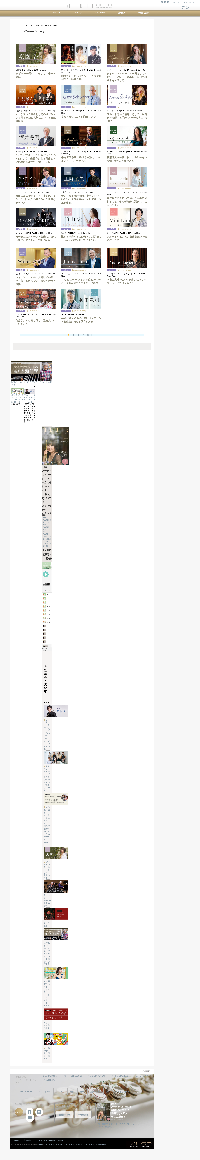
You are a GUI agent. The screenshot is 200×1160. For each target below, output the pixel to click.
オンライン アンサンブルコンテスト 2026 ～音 (17, 398)
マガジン (78, 14)
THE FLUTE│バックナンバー (131, 1124)
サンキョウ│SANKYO (120, 1076)
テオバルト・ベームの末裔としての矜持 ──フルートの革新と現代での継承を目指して (127, 77)
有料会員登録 (83, 1115)
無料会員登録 (64, 1115)
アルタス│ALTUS (141, 1076)
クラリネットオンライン (85, 1145)
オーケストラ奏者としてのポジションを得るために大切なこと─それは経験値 (36, 117)
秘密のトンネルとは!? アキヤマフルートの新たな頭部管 (47, 953)
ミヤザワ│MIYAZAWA (96, 1076)
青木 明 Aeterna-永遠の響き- (48, 900)
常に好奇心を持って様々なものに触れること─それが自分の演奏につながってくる (127, 201)
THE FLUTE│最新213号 (47, 520)
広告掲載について (30, 1140)
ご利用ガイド (175, 2)
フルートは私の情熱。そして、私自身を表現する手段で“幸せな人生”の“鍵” (127, 117)
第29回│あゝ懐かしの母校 (47, 1053)
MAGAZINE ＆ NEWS (23, 1092)
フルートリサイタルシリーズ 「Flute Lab (29, 398)
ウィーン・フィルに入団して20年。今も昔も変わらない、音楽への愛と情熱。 (36, 281)
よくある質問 (184, 2)
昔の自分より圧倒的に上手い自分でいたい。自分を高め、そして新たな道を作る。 (81, 199)
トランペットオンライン (65, 1145)
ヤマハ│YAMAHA (50, 1076)
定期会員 (122, 14)
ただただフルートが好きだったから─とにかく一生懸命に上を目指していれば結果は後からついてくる (36, 158)
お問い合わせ (193, 2)
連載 (82, 1092)
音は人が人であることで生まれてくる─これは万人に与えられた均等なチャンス (36, 199)
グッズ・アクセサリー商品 (117, 1092)
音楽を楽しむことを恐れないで (78, 116)
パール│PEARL (49, 1080)
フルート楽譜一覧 (105, 1127)
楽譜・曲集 (95, 1092)
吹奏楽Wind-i (101, 1145)
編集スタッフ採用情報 (47, 1140)
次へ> (89, 335)
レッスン (60, 1092)
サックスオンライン (46, 1145)
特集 (72, 1092)
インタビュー (44, 1092)
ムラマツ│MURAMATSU (72, 1076)
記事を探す (144, 14)
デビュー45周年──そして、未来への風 (47, 870)
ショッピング (100, 14)
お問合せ (60, 1140)
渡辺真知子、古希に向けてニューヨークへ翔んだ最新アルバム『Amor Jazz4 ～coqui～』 (47, 826)
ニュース (56, 14)
